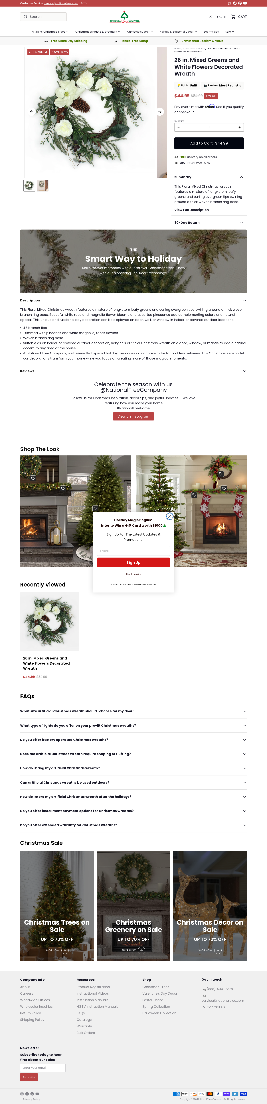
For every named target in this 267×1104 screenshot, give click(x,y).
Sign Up (133, 562)
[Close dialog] (170, 516)
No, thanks (133, 574)
